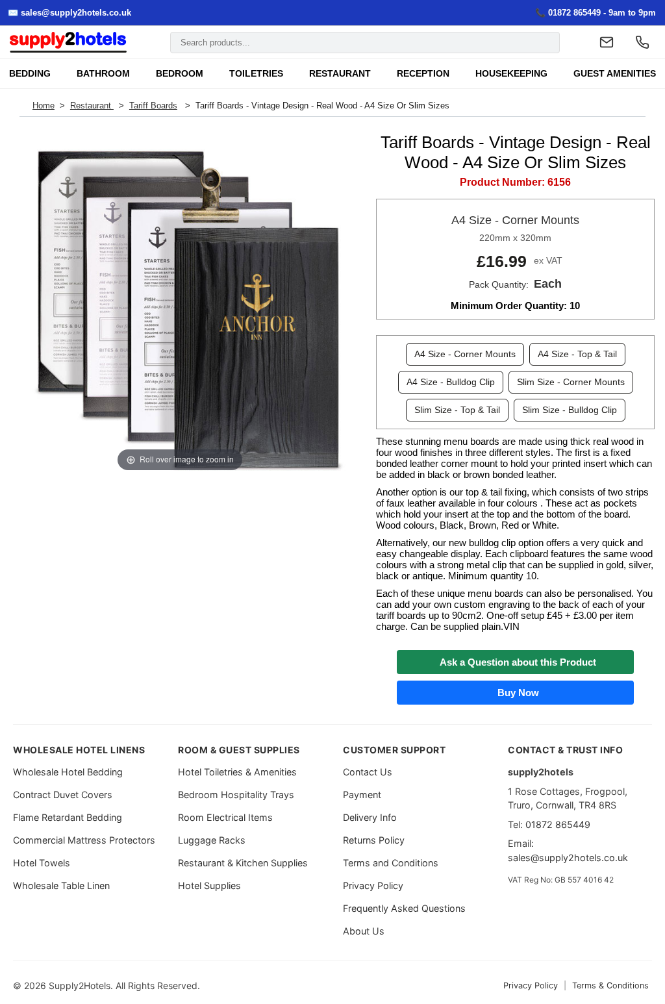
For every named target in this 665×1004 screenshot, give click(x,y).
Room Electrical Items (225, 817)
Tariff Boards (153, 105)
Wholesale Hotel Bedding (68, 771)
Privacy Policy (373, 885)
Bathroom (103, 74)
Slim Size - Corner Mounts (571, 382)
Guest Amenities (614, 74)
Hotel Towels (41, 862)
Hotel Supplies (209, 885)
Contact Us (367, 771)
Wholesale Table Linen (61, 885)
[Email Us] (607, 42)
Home (43, 105)
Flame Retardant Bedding (67, 817)
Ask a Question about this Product (515, 662)
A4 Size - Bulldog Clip (451, 382)
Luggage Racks (211, 840)
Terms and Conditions (390, 862)
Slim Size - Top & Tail (457, 410)
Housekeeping (511, 74)
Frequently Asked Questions (404, 908)
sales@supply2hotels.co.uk (568, 857)
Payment (362, 794)
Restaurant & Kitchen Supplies (243, 862)
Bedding (30, 74)
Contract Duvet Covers (62, 794)
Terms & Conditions (610, 985)
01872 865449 (557, 824)
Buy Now (515, 692)
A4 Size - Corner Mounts (465, 354)
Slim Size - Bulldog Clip (569, 410)
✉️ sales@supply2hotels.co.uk (69, 13)
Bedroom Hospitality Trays (236, 794)
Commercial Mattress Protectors (84, 840)
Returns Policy (374, 840)
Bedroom (179, 74)
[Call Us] (642, 42)
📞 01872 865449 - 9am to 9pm (595, 13)
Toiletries (256, 74)
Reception (423, 74)
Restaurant (340, 74)
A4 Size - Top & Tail (577, 354)
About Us (363, 930)
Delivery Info (370, 817)
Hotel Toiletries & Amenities (237, 771)
